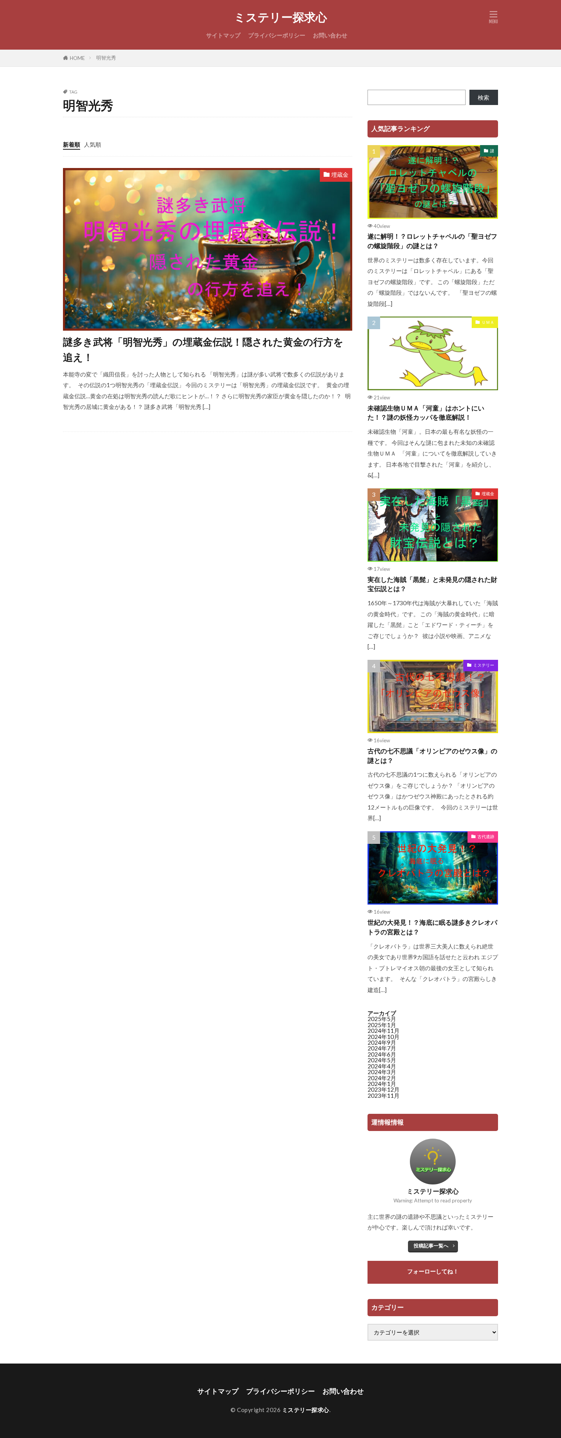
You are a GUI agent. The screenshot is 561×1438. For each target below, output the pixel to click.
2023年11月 (384, 1095)
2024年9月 (382, 1042)
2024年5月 (382, 1060)
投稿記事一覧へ (431, 1245)
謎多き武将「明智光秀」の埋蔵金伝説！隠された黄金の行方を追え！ (203, 349)
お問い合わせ (330, 35)
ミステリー (483, 664)
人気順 (92, 144)
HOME (77, 58)
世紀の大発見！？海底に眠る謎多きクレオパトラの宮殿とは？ (432, 927)
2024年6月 (382, 1054)
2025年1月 (382, 1024)
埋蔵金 (339, 174)
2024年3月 (382, 1071)
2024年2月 (382, 1077)
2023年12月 (384, 1089)
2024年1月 (382, 1083)
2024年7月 (382, 1048)
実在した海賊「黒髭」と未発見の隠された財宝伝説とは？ (432, 584)
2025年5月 (382, 1018)
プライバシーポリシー (276, 35)
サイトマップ (223, 35)
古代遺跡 (485, 836)
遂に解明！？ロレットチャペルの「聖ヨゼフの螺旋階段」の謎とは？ (432, 241)
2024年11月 (384, 1030)
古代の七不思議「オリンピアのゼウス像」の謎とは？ (432, 755)
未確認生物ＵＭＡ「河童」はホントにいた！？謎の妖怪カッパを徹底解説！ (426, 413)
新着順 (71, 144)
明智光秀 (106, 58)
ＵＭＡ (488, 322)
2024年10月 (384, 1036)
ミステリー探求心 (280, 17)
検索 (483, 97)
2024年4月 (382, 1066)
